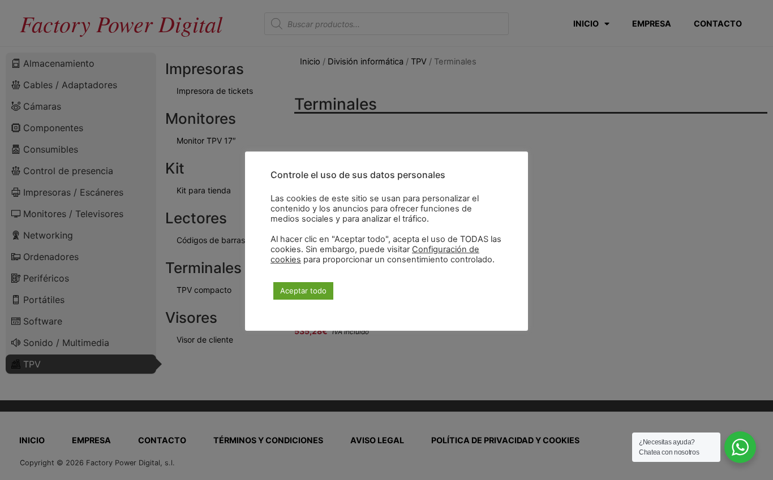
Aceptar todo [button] (303, 290)
